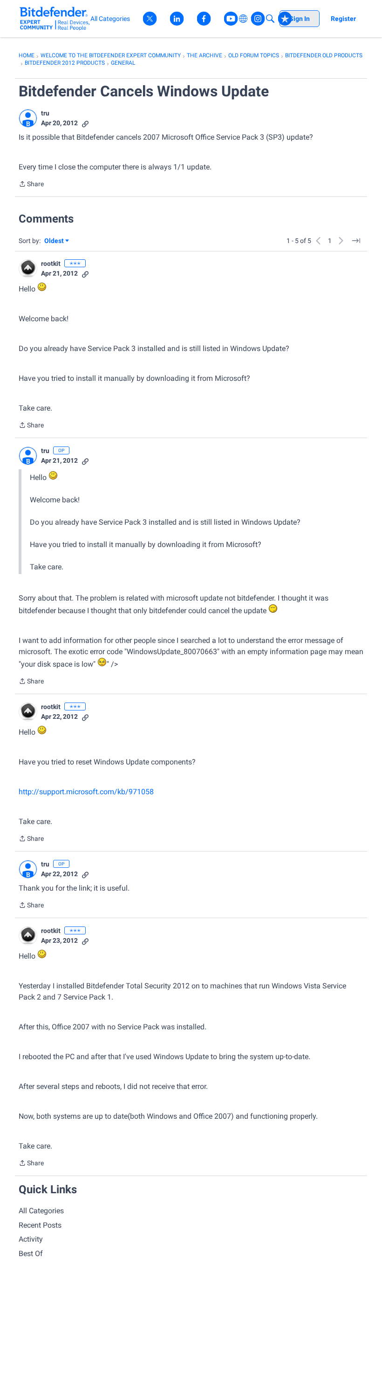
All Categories (41, 1210)
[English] (55, 18)
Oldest (54, 241)
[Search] (270, 18)
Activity (31, 1239)
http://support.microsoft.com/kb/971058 (86, 791)
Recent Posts (40, 1225)
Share (31, 184)
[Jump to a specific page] (355, 240)
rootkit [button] (51, 263)
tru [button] (45, 113)
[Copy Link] (85, 123)
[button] (28, 118)
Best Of (31, 1253)
